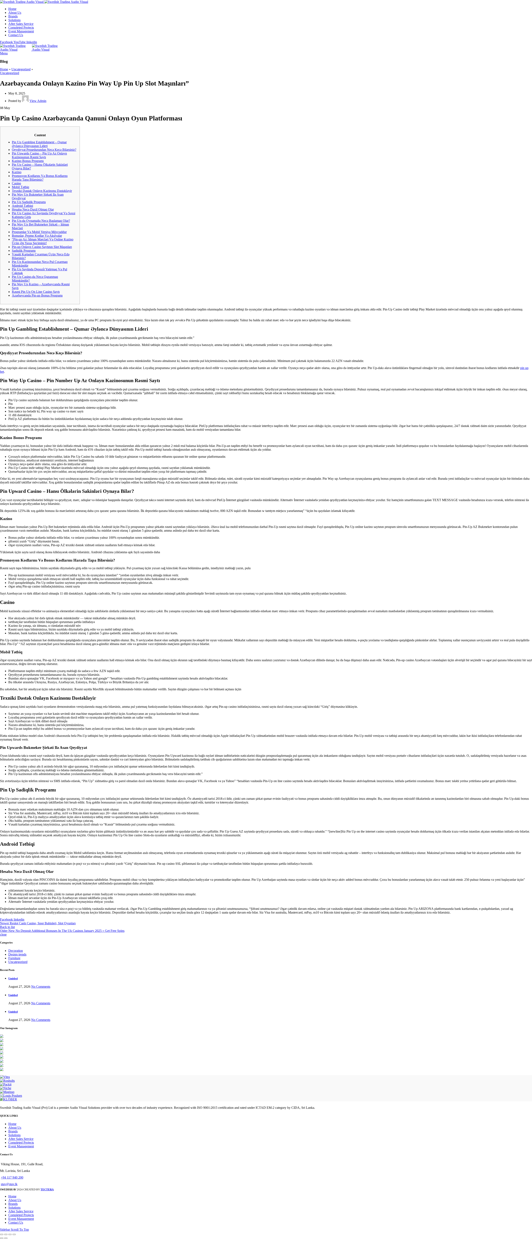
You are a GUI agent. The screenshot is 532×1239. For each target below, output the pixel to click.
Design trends (17, 954)
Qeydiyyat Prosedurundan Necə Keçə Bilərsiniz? (44, 149)
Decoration (15, 950)
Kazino (16, 172)
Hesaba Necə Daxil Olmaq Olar (33, 209)
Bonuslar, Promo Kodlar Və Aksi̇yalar (37, 235)
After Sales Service (20, 1139)
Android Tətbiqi (22, 205)
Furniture (14, 958)
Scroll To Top (20, 1229)
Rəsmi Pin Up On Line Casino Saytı (36, 291)
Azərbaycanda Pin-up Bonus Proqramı (37, 295)
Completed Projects (21, 1142)
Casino (16, 183)
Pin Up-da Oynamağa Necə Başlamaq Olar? (41, 220)
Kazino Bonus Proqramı (28, 161)
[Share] (5, 1234)
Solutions (14, 1135)
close (3, 934)
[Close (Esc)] (1, 1234)
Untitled (13, 978)
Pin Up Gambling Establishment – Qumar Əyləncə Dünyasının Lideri (39, 144)
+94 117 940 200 (12, 1177)
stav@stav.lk (9, 1184)
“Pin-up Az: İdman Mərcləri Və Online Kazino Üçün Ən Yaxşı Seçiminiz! (42, 241)
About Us (14, 1127)
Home (4, 69)
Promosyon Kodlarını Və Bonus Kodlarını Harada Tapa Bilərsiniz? (40, 177)
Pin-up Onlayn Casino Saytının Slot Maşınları (42, 247)
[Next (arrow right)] (5, 1238)
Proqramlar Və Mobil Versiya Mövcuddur (39, 232)
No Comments (40, 986)
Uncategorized (21, 69)
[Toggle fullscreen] (10, 1234)
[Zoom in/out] (14, 1234)
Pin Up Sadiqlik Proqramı (29, 202)
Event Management (21, 1146)
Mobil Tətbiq (20, 187)
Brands (13, 1131)
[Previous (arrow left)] (1, 1238)
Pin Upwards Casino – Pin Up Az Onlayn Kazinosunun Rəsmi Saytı (39, 155)
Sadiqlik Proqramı (24, 250)
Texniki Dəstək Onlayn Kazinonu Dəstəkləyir (42, 191)
